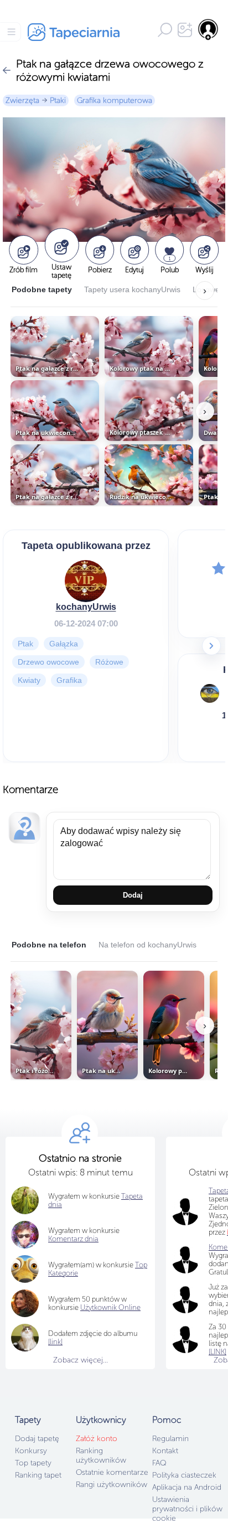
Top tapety (33, 1463)
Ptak (25, 643)
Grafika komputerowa (114, 100)
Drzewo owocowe (48, 661)
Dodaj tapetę (37, 1438)
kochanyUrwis (86, 606)
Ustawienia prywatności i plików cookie (187, 1509)
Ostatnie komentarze (112, 1472)
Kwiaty (29, 679)
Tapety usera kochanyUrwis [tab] (132, 289)
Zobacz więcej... (80, 1360)
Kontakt (165, 1450)
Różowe (109, 661)
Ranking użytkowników (101, 1455)
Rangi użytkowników (111, 1484)
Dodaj (133, 895)
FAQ (159, 1463)
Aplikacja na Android (186, 1487)
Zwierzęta (22, 100)
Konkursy (31, 1450)
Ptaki (58, 100)
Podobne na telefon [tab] (49, 944)
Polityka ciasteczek (184, 1475)
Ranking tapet (38, 1475)
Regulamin (170, 1438)
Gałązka (63, 643)
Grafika (69, 679)
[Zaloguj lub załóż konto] (209, 29)
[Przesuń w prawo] (211, 645)
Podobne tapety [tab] (42, 289)
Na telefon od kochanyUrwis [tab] (147, 944)
